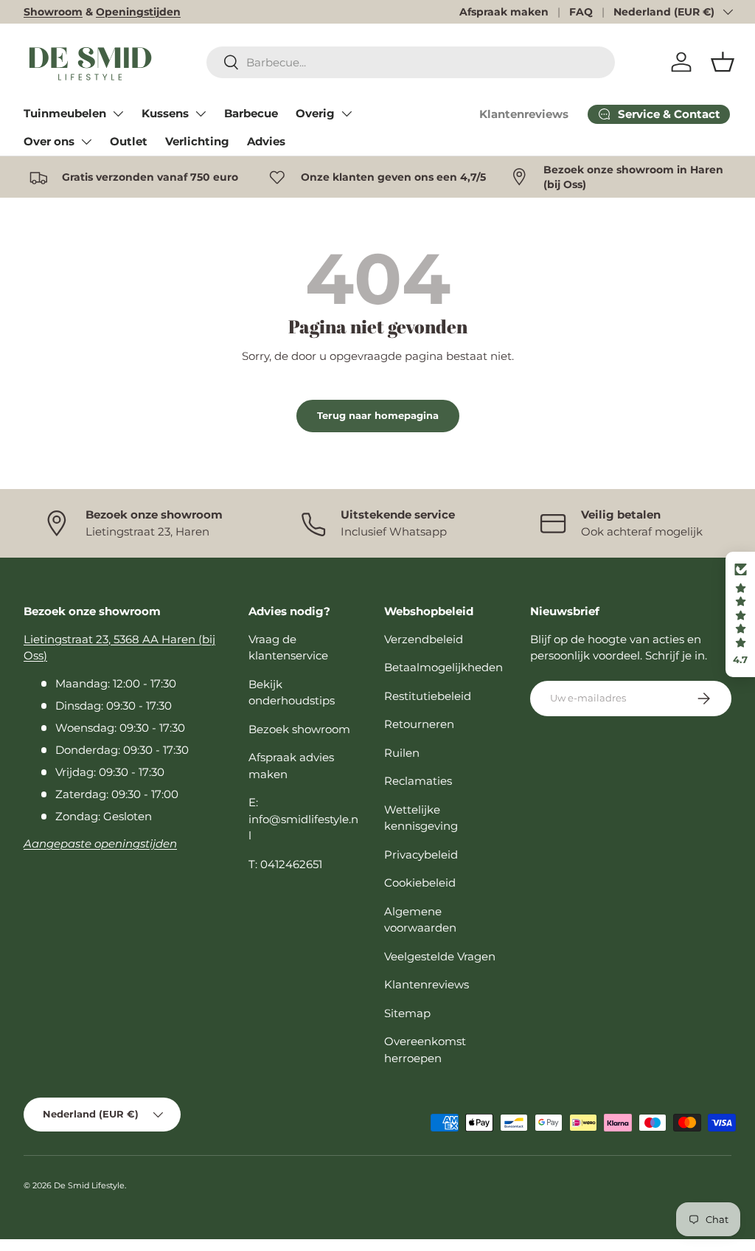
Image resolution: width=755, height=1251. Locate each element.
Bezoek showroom (299, 729)
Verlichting (197, 141)
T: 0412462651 (285, 864)
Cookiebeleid (420, 883)
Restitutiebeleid (427, 696)
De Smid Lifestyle (89, 1185)
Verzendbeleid (423, 639)
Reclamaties (418, 781)
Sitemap (407, 1013)
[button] (722, 62)
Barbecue (251, 113)
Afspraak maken (504, 12)
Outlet (128, 141)
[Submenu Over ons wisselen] (86, 141)
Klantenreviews (523, 114)
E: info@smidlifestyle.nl (303, 818)
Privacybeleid (421, 855)
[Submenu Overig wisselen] (346, 113)
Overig (315, 113)
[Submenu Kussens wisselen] (200, 113)
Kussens (165, 113)
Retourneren (419, 724)
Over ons (49, 141)
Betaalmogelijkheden (443, 667)
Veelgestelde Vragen (439, 956)
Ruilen (402, 753)
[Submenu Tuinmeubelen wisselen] (118, 113)
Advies (266, 141)
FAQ (581, 12)
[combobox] (410, 62)
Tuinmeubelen (65, 113)
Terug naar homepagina (378, 415)
